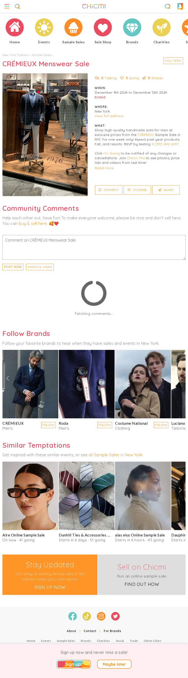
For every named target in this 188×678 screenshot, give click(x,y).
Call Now (173, 60)
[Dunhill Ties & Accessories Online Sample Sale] (87, 496)
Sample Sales (41, 55)
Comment (111, 190)
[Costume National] (143, 384)
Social (120, 641)
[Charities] (161, 28)
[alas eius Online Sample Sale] (143, 496)
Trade (134, 641)
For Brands (112, 631)
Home (31, 641)
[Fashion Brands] (132, 28)
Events (46, 641)
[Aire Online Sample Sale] (30, 496)
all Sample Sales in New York (115, 454)
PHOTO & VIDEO (40, 267)
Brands (86, 641)
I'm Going (112, 153)
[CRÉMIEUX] (30, 384)
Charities (103, 641)
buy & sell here (33, 223)
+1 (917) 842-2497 (165, 144)
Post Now (13, 267)
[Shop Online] (103, 28)
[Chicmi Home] (14, 28)
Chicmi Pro (136, 158)
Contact (90, 631)
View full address (109, 116)
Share (168, 190)
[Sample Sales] (73, 28)
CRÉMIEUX (146, 135)
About (71, 631)
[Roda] (87, 384)
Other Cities (152, 641)
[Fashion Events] (44, 28)
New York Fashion (15, 55)
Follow (48, 425)
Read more (104, 168)
